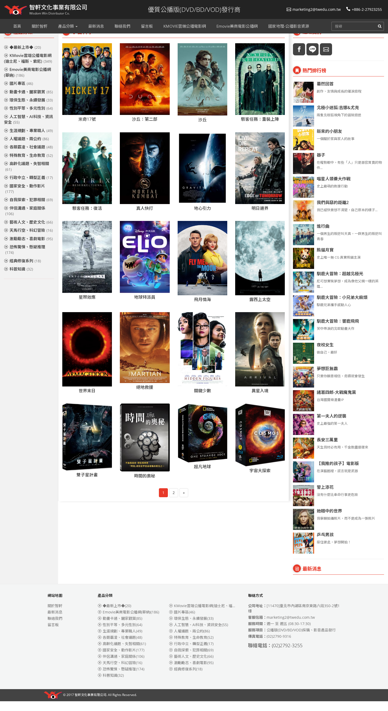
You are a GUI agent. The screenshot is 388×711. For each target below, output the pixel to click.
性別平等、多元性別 (31, 108)
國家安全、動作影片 (25, 188)
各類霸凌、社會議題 (31, 146)
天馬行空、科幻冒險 (31, 230)
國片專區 (21, 83)
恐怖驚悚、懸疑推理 (25, 249)
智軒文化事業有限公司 (90, 695)
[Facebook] (299, 49)
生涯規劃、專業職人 (31, 130)
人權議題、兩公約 (29, 138)
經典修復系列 (25, 260)
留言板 (53, 624)
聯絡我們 (55, 618)
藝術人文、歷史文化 (31, 222)
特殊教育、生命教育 (31, 155)
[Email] (326, 49)
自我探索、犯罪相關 (31, 199)
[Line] (312, 49)
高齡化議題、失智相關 (27, 166)
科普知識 (21, 269)
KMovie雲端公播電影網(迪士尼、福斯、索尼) (28, 58)
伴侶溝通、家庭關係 (25, 210)
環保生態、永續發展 (31, 100)
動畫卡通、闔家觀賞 (31, 91)
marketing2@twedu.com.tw (316, 9)
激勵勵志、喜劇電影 (31, 238)
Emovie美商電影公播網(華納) (27, 72)
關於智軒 (55, 605)
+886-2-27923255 (367, 9)
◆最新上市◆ (25, 47)
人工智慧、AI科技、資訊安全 (28, 119)
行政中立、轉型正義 (31, 177)
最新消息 (55, 612)
